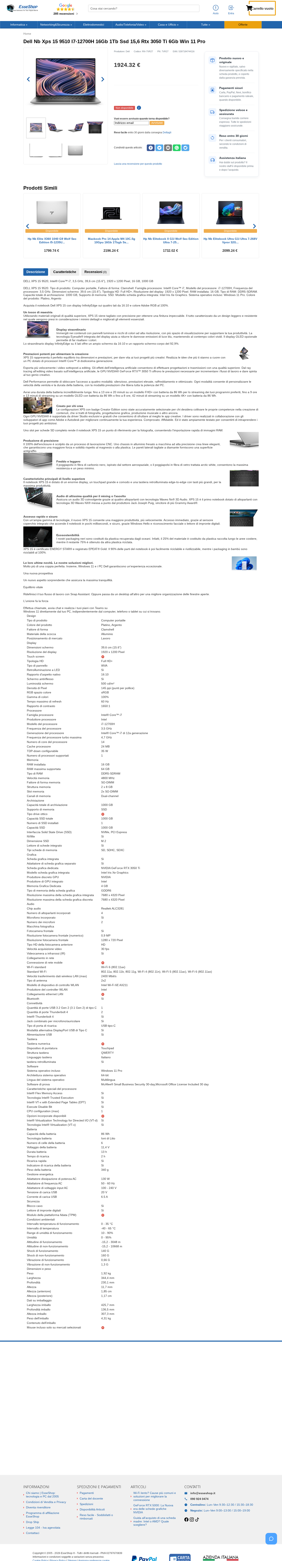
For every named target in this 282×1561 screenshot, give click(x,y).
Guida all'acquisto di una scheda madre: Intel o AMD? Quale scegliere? (154, 1521)
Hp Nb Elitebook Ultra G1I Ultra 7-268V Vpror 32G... (230, 240)
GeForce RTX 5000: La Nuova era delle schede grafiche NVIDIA (153, 1509)
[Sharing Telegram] (185, 147)
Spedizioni (86, 1504)
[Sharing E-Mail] (168, 147)
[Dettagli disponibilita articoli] (138, 107)
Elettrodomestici (93, 24)
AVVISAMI (157, 123)
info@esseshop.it (202, 1493)
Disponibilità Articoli (92, 1509)
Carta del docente (91, 1498)
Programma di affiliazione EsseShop (42, 1514)
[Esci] (231, 8)
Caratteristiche (64, 272)
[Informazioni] (216, 8)
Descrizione (35, 272)
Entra (231, 13)
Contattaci (32, 1533)
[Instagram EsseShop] (192, 1519)
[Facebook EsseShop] (186, 1519)
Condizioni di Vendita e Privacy (46, 1502)
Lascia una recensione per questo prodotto (138, 163)
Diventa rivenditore (38, 1507)
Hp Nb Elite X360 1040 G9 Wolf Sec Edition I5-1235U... (52, 240)
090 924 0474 (199, 1499)
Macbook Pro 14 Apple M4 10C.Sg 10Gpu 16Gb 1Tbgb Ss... (111, 240)
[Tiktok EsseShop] (197, 1519)
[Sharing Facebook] (151, 147)
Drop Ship (32, 1522)
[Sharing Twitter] (159, 147)
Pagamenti (87, 1493)
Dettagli (167, 132)
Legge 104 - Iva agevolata (43, 1527)
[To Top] (272, 1551)
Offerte (243, 24)
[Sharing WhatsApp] (177, 147)
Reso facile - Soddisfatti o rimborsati (96, 1516)
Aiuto (216, 13)
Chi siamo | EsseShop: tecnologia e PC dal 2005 (42, 1494)
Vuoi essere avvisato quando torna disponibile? (141, 118)
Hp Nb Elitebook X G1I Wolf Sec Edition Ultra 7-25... (171, 240)
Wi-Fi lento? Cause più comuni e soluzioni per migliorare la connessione (154, 1496)
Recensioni (95, 272)
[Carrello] (249, 7)
